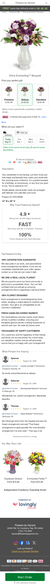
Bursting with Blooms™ (30, 388)
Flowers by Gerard (25, 3)
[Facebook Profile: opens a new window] (22, 543)
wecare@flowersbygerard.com (25, 533)
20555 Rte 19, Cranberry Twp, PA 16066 (25, 528)
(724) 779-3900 (25, 530)
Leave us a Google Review (25, 551)
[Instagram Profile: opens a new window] (16, 543)
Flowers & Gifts (14, 12)
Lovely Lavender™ (28, 366)
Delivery (8, 134)
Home (4, 12)
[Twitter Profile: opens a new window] (34, 543)
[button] (44, 578)
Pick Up (24, 132)
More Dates (42, 140)
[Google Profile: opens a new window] (28, 543)
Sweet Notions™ (27, 413)
